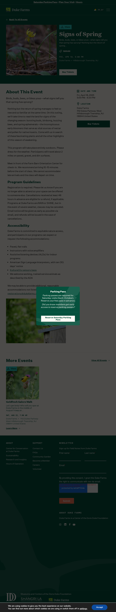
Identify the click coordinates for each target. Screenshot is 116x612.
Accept (99, 607)
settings (83, 608)
